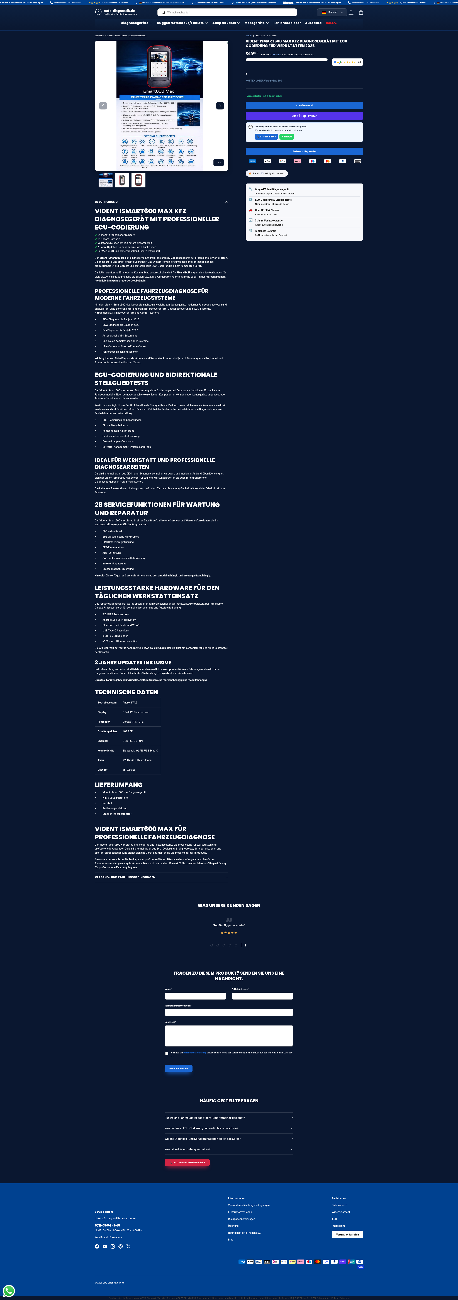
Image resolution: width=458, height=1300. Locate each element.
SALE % (331, 23)
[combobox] (227, 12)
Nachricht (170, 1021)
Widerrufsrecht (341, 1211)
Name (168, 989)
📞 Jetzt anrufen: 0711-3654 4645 (187, 1162)
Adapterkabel (224, 23)
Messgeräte (255, 23)
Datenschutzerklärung (194, 1052)
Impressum (338, 1225)
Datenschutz (339, 1205)
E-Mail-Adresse (240, 989)
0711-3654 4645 (107, 1225)
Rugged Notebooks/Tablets (180, 23)
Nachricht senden (178, 1068)
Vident (249, 35)
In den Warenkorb (304, 105)
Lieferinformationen (240, 1211)
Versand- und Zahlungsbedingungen (249, 1205)
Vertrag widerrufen (347, 1234)
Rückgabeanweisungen (241, 1218)
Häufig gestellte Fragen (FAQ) (245, 1232)
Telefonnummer (178, 1005)
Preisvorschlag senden (305, 152)
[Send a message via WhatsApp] (9, 1291)
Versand (277, 54)
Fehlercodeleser (287, 23)
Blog (230, 1239)
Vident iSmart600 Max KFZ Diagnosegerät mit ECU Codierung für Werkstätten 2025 (127, 36)
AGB (334, 1218)
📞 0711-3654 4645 (266, 136)
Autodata (313, 23)
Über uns (233, 1225)
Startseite (99, 36)
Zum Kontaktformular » (108, 1237)
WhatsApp (287, 136)
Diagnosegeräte (134, 23)
